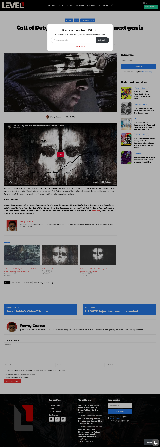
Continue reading (80, 46)
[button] (155, 442)
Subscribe (102, 40)
